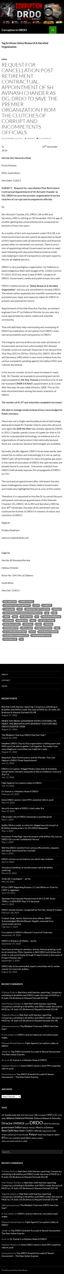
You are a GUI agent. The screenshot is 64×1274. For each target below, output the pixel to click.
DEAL (4, 1118)
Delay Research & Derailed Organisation (22, 613)
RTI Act (9, 1138)
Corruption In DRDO (14, 30)
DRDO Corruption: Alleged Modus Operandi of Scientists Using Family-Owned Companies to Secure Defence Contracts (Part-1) (31, 771)
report (56, 1134)
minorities (22, 620)
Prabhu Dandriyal (9, 1134)
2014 (23, 1115)
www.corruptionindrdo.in (12, 1141)
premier (48, 624)
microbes (8, 620)
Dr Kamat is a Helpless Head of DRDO (20, 791)
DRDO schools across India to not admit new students (27, 859)
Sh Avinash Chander (48, 632)
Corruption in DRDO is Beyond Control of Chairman (27, 932)
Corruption (42, 1115)
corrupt (47, 605)
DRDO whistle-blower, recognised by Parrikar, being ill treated (32, 909)
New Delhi (8, 1130)
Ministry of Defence (44, 1127)
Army (31, 1115)
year (25, 1141)
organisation (47, 1131)
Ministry (32, 1128)
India (18, 1127)
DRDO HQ (47, 1124)
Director (7, 1123)
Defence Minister (24, 1118)
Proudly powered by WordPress (14, 1270)
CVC (20, 609)
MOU (33, 620)
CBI (35, 1115)
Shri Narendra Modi (41, 635)
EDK (15, 617)
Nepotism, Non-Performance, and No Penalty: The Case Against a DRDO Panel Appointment (28, 759)
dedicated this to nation (37, 609)
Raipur (33, 1134)
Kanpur (25, 1127)
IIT (37, 617)
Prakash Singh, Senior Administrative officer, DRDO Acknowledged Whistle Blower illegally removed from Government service (27, 921)
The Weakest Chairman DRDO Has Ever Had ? (24, 735)
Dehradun (56, 1118)
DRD (54, 613)
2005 (18, 1115)
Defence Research (42, 1118)
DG (47, 613)
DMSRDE (19, 1123)
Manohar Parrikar (51, 617)
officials (28, 624)
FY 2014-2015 (26, 617)
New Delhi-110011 (12, 624)
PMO (39, 624)
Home (4, 686)
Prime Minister (10, 628)
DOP (27, 1124)
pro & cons (27, 628)
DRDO (6, 617)
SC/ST (32, 632)
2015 (27, 1115)
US (22, 639)
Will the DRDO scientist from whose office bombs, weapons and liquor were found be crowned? (30, 849)
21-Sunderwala (9, 1115)
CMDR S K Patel (26, 602)
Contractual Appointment (17, 605)
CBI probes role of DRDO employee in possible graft (27, 816)
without (34, 1138)
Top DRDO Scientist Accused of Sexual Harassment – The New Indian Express (28, 1075)
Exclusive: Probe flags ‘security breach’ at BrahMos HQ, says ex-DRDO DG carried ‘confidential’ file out (32, 838)
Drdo (4, 59)
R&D (57, 628)
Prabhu (30, 138)
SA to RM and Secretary (15, 632)
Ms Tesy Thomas (47, 620)
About (5, 674)
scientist (16, 1138)
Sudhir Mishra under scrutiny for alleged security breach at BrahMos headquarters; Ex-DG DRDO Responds (30, 826)
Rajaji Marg (42, 1135)
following (55, 1123)
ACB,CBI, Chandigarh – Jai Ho (16, 878)
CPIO (49, 1114)
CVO (60, 1115)
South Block (10, 639)
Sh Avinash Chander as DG (16, 635)
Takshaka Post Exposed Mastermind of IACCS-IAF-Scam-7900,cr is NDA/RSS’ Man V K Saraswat (29, 900)
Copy (36, 605)
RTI (4, 1137)
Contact (6, 680)
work (40, 1138)
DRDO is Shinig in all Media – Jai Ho (19, 940)
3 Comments (45, 138)
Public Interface (43, 628)
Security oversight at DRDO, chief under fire (23, 808)
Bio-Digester (10, 602)
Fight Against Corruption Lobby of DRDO (22, 783)
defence (57, 609)
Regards (50, 1134)
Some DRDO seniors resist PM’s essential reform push (28, 799)
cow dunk (9, 609)
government (8, 1127)
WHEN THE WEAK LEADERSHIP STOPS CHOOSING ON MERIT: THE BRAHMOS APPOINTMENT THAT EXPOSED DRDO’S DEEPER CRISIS (29, 723)
